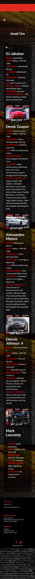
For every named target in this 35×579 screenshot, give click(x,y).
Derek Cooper (17, 127)
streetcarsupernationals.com (11, 507)
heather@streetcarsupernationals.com (14, 519)
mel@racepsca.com (9, 531)
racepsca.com (7, 504)
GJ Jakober (15, 54)
